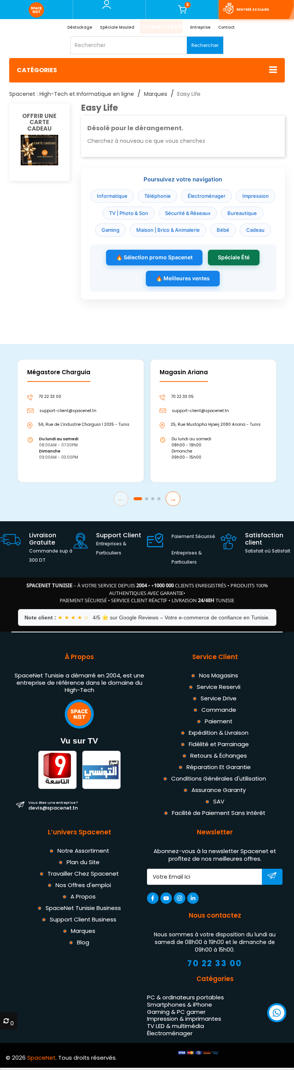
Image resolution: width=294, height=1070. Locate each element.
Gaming (110, 230)
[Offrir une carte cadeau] (39, 149)
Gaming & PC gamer (176, 1011)
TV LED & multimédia (175, 1026)
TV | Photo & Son (128, 213)
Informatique (112, 196)
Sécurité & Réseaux (188, 213)
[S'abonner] (272, 877)
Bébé (223, 230)
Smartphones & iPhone (179, 1004)
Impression (255, 196)
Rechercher (205, 45)
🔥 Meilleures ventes (183, 278)
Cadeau (255, 230)
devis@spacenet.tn (53, 805)
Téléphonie (157, 196)
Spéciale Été (234, 257)
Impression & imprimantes (184, 1019)
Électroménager (206, 196)
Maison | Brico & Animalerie (168, 230)
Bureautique (242, 213)
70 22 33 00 (214, 963)
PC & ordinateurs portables (185, 997)
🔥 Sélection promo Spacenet (154, 257)
